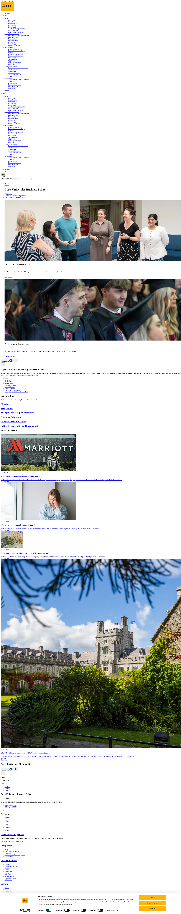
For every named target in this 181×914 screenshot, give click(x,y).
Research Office (13, 40)
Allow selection (152, 903)
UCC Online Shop (10, 878)
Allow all (152, 897)
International (12, 27)
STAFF (7, 864)
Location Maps (18, 841)
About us (7, 380)
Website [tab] (7, 183)
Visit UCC (11, 61)
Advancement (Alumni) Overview (18, 79)
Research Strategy (13, 39)
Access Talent (12, 69)
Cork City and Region (14, 62)
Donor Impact (12, 83)
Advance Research (14, 73)
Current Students (10, 387)
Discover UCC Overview (16, 49)
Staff (6, 15)
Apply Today (8, 277)
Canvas (7, 873)
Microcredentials (13, 30)
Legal (6, 889)
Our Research (9, 383)
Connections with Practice (12, 390)
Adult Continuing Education (16, 29)
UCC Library (12, 57)
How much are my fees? (15, 32)
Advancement (9, 856)
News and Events (10, 388)
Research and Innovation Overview (18, 35)
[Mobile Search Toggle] (1, 93)
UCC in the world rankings (16, 51)
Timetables (8, 875)
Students (7, 13)
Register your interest (11, 356)
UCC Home (8, 194)
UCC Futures (12, 44)
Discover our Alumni (14, 85)
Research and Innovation (12, 851)
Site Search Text (7, 178)
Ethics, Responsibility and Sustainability (16, 392)
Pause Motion (5, 361)
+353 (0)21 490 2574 (11, 807)
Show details (111, 910)
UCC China (11, 64)
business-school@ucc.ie (12, 805)
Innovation (11, 42)
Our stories (4, 760)
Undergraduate (12, 23)
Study (6, 850)
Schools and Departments (15, 56)
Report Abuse (9, 891)
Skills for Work (12, 71)
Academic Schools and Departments (15, 196)
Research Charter (13, 37)
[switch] (67, 910)
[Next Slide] (3, 364)
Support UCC (12, 76)
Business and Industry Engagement (15, 855)
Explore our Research (14, 46)
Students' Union (9, 876)
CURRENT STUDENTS (12, 866)
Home (6, 378)
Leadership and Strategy (15, 54)
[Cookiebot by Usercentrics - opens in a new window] (25, 910)
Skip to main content (7, 1)
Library (7, 869)
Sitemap (7, 888)
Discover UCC (9, 853)
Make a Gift (11, 88)
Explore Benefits (13, 86)
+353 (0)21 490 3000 (7, 841)
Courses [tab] (7, 185)
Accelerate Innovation (14, 74)
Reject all (152, 908)
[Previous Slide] (15, 360)
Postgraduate (12, 25)
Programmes (8, 382)
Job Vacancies (12, 59)
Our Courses (12, 20)
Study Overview (13, 22)
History (10, 52)
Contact (7, 868)
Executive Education (11, 385)
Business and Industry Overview (18, 68)
